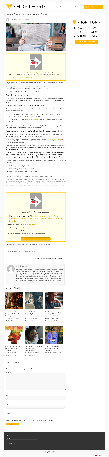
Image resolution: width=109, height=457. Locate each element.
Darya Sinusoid (11, 352)
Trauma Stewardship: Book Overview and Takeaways (52, 348)
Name (8, 395)
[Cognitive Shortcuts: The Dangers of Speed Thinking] (14, 327)
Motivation (39, 244)
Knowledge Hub (77, 7)
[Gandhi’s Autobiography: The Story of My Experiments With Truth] (54, 292)
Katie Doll (49, 352)
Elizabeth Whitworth (13, 318)
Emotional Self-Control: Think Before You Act (22, 251)
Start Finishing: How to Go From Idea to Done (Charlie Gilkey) (34, 348)
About (68, 7)
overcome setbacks (32, 119)
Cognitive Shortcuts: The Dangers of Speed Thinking (13, 348)
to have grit (44, 88)
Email (8, 405)
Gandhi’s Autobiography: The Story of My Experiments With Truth (53, 314)
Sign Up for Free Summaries (93, 7)
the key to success (56, 139)
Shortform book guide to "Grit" (36, 73)
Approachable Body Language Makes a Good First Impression (13, 314)
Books (33, 244)
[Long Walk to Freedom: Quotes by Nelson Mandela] (34, 292)
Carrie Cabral (21, 20)
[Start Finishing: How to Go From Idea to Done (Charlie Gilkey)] (34, 327)
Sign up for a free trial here (25, 77)
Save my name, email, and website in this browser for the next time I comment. (29, 420)
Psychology (46, 244)
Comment (9, 372)
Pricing (62, 7)
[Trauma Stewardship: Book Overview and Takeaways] (54, 327)
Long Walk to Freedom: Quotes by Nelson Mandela (33, 314)
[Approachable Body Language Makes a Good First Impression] (14, 292)
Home (56, 7)
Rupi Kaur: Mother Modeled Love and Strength (49, 258)
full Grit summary (29, 224)
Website (8, 413)
